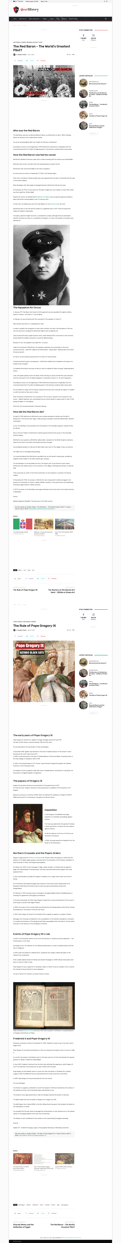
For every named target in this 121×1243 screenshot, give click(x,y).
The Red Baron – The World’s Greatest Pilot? (98, 105)
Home (14, 25)
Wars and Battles (94, 81)
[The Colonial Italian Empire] (22, 524)
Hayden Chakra (22, 54)
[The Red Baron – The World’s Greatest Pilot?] (83, 104)
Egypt (90, 123)
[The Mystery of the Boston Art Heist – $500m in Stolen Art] (83, 93)
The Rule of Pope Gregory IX (25, 590)
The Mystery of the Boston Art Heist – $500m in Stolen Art (98, 94)
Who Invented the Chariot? (97, 84)
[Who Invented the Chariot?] (83, 83)
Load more (93, 133)
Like (83, 34)
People (24, 25)
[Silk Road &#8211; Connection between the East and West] (43, 524)
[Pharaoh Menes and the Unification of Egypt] (83, 126)
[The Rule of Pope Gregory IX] (83, 115)
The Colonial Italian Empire (20, 532)
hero (25, 570)
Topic (19, 25)
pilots (29, 570)
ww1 (33, 570)
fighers (20, 570)
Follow (93, 34)
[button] (106, 19)
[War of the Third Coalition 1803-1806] (64, 524)
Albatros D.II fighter (44, 197)
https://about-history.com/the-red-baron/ (42, 509)
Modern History (32, 42)
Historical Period (19, 42)
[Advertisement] (75, 10)
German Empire (54, 204)
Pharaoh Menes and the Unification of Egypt (96, 126)
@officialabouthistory (71, 1237)
